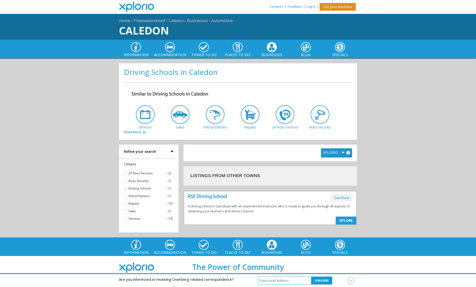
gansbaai (341, 197)
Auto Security (138, 181)
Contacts (276, 6)
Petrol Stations (139, 196)
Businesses (197, 20)
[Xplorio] (140, 7)
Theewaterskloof (149, 20)
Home (124, 20)
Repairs (133, 203)
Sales (132, 211)
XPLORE (346, 220)
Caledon (176, 20)
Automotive (222, 20)
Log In (311, 6)
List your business (337, 7)
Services (134, 219)
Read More (132, 132)
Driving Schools (139, 188)
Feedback (295, 6)
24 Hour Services (140, 173)
